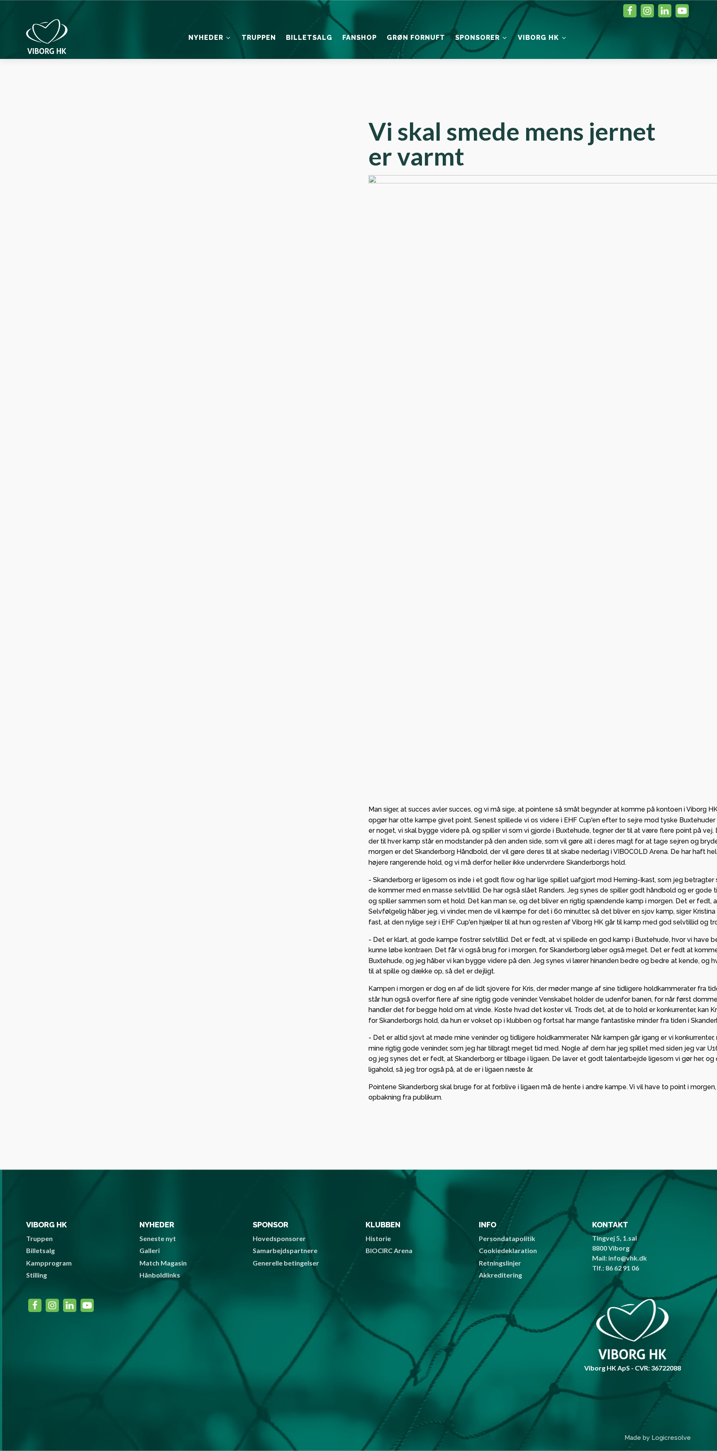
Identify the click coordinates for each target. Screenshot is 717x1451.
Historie (378, 1238)
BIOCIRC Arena (389, 1250)
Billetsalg (40, 1250)
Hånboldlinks (159, 1275)
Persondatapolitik (507, 1238)
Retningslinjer (500, 1263)
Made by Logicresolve (657, 1437)
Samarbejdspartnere (285, 1250)
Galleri (149, 1250)
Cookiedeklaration (508, 1250)
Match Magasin (163, 1263)
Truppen (39, 1238)
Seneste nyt (157, 1238)
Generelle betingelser (286, 1263)
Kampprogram (49, 1263)
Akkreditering (500, 1275)
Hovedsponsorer (279, 1238)
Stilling (36, 1275)
